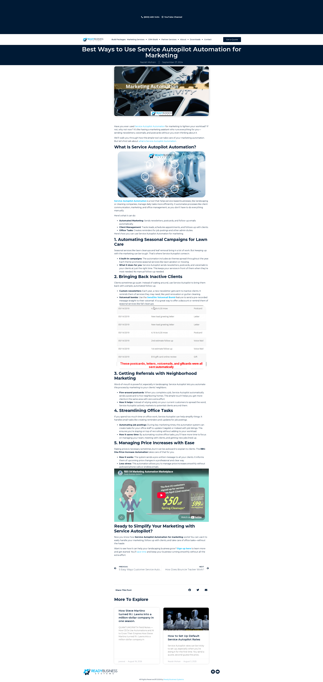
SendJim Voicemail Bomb (161, 297)
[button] (189, 590)
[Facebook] (213, 672)
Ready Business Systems (174, 679)
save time (141, 552)
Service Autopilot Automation (150, 126)
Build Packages (119, 39)
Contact (207, 39)
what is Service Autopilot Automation (157, 141)
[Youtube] (218, 672)
